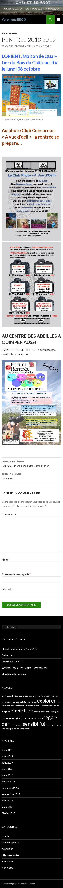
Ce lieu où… (11, 476)
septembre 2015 (11, 794)
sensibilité (34, 724)
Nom (6, 559)
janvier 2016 (8, 781)
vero (20, 46)
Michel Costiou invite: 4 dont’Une (20, 648)
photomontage (27, 718)
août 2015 (7, 800)
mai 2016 (7, 768)
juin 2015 (7, 806)
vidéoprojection (12, 729)
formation (24, 706)
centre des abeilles (49, 696)
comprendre (7, 702)
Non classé (8, 867)
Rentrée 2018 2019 (12, 661)
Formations (9, 33)
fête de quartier (10, 855)
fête (31, 706)
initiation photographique (45, 706)
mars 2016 (7, 775)
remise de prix (16, 725)
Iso (58, 706)
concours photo (10, 842)
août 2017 (7, 762)
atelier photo (34, 696)
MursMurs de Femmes (14, 674)
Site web (7, 589)
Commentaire (10, 514)
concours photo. (19, 702)
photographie (14, 718)
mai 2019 (7, 749)
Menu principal (59, 19)
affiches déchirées (10, 696)
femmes (10, 706)
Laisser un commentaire (37, 46)
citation (6, 836)
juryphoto (6, 712)
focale (17, 706)
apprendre (23, 696)
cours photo (32, 702)
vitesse (23, 729)
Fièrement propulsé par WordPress (18, 883)
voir (28, 729)
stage (48, 725)
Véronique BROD (14, 19)
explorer (46, 701)
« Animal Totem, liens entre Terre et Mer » (26, 463)
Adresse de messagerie (16, 574)
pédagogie (38, 718)
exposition (7, 848)
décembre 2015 (10, 787)
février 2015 (8, 813)
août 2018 (7, 756)
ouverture (21, 710)
